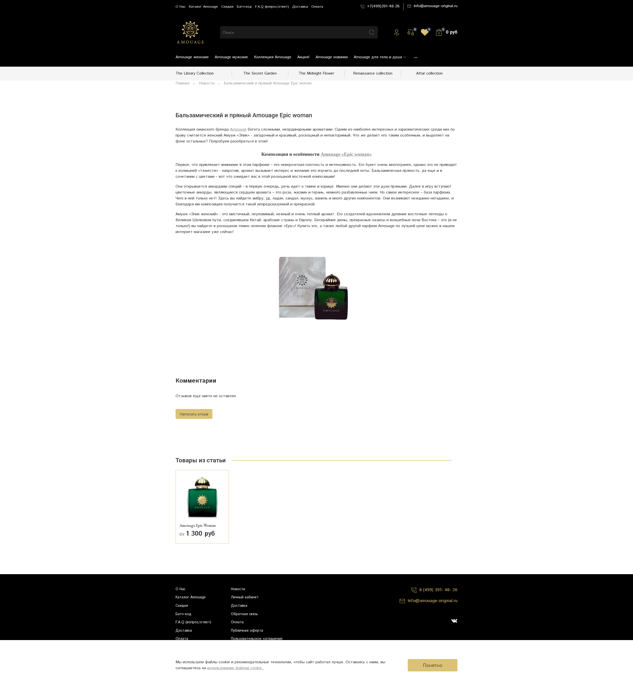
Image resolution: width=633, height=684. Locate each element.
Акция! (303, 57)
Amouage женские (192, 57)
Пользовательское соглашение (257, 638)
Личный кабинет (245, 597)
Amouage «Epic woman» (346, 154)
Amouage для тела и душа (378, 57)
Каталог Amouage (203, 6)
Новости (206, 83)
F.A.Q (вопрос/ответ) (272, 6)
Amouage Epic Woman (198, 525)
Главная (182, 83)
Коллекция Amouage (272, 57)
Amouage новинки (332, 57)
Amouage (238, 129)
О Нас (180, 6)
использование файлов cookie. (235, 668)
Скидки (227, 6)
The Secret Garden (260, 73)
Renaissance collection (372, 73)
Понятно (432, 665)
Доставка (300, 6)
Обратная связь (244, 614)
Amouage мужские (231, 57)
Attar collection (429, 73)
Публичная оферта (247, 630)
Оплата (317, 6)
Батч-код (244, 6)
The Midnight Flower (316, 73)
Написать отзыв (194, 413)
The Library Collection (195, 73)
